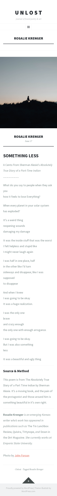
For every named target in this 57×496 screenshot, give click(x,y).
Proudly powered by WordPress (19, 488)
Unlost (18, 469)
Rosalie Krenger (28, 136)
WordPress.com (28, 491)
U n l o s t (28, 13)
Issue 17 (28, 141)
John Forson (22, 455)
